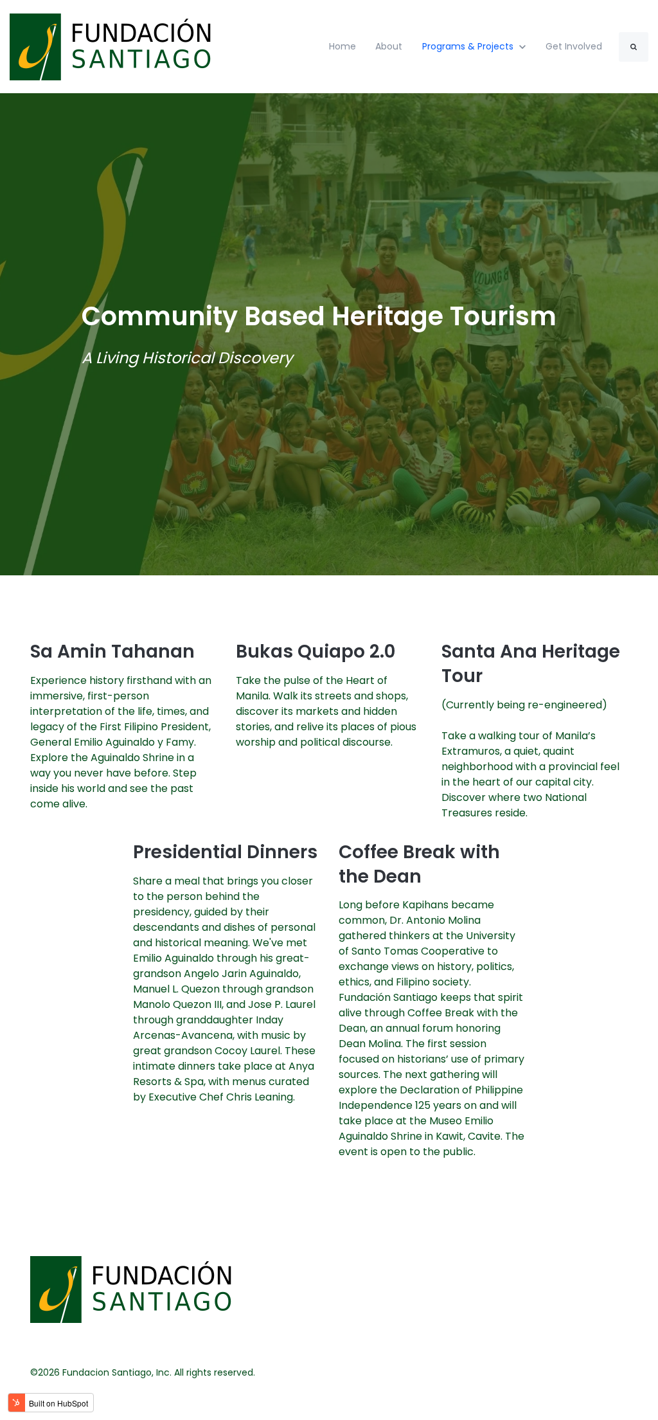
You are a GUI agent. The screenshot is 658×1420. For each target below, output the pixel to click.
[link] (112, 46)
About (388, 46)
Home (342, 46)
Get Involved (574, 46)
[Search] (633, 47)
